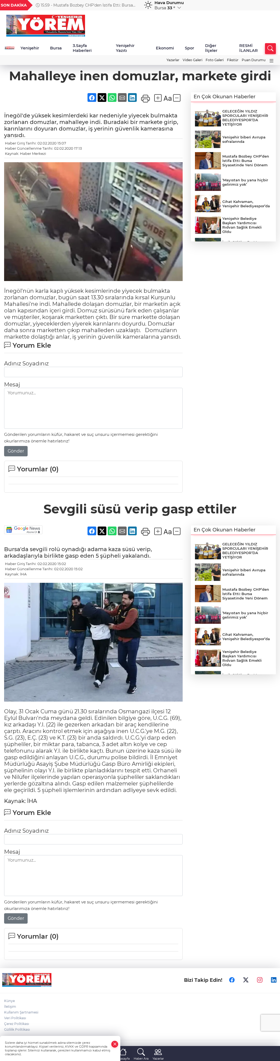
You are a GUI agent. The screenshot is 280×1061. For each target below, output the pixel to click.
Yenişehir (30, 48)
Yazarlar (173, 60)
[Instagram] (259, 979)
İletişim (10, 1006)
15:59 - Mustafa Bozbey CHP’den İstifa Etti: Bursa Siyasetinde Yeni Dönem (84, 5)
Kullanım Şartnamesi (21, 1012)
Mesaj (12, 384)
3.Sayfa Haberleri (82, 48)
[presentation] (132, 5)
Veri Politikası (15, 1018)
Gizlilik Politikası (17, 1029)
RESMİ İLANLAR (248, 48)
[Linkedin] (273, 979)
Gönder (16, 451)
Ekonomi (165, 48)
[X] (245, 979)
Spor (189, 48)
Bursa (56, 48)
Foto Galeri (215, 60)
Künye (9, 1001)
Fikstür (232, 60)
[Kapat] (115, 1044)
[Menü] (271, 60)
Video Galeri (192, 60)
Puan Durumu (254, 60)
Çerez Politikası (16, 1024)
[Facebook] (231, 979)
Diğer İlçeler (211, 48)
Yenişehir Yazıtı (125, 48)
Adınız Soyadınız (26, 363)
